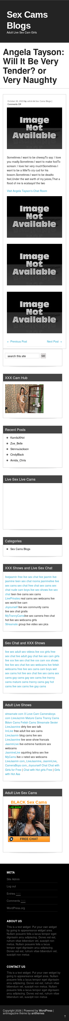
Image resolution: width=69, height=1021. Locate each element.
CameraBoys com (16, 765)
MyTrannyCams (14, 616)
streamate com (14, 714)
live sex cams (46, 673)
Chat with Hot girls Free (38, 770)
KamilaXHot (17, 437)
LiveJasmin (12, 735)
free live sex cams (28, 669)
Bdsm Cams (12, 722)
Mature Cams (33, 718)
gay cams (18, 677)
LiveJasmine (12, 726)
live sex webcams (36, 665)
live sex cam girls (49, 656)
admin (30, 101)
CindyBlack (17, 454)
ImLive (9, 731)
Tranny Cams (51, 718)
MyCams (10, 757)
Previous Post (17, 341)
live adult (21, 656)
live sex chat (22, 660)
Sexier (54, 722)
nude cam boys (20, 590)
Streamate (11, 624)
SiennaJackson (19, 449)
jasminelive (47, 581)
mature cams (20, 682)
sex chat (22, 585)
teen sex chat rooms (27, 581)
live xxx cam (37, 660)
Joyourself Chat (37, 765)
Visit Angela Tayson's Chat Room (27, 191)
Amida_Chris (18, 460)
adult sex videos (24, 651)
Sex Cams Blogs (43, 101)
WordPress (45, 1010)
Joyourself (11, 607)
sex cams (45, 585)
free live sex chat (28, 577)
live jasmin (45, 577)
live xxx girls (42, 651)
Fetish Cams (28, 722)
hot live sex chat (27, 673)
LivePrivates (12, 598)
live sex (9, 651)
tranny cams (36, 682)
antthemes (37, 1013)
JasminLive (12, 744)
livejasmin (11, 577)
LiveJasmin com (15, 761)
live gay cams (38, 686)
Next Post (54, 341)
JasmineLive (12, 752)
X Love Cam (31, 714)
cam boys (46, 669)
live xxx (9, 660)
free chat (33, 585)
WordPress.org (16, 908)
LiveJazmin (18, 718)
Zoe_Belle (16, 443)
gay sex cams (33, 677)
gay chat (33, 656)
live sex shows (39, 590)
